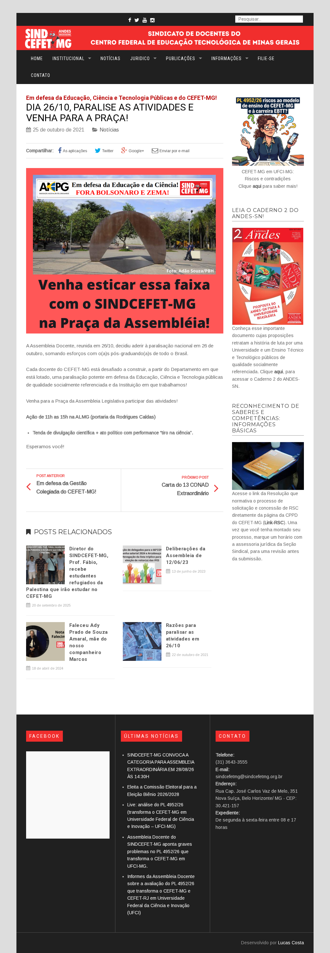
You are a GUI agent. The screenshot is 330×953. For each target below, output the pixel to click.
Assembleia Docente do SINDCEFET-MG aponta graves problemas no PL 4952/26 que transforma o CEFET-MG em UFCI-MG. (159, 851)
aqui (257, 186)
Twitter (107, 151)
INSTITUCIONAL (68, 58)
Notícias (111, 58)
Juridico (140, 58)
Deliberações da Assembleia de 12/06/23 (186, 555)
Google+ (136, 151)
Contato (40, 75)
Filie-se (266, 58)
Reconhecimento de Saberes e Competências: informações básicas (265, 418)
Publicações (180, 58)
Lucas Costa (291, 942)
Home (37, 58)
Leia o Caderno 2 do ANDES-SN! (265, 213)
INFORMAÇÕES (226, 58)
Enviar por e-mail (174, 151)
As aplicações (75, 151)
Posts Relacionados (73, 532)
